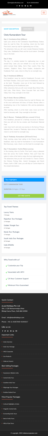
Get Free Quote (24, 196)
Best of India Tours (8, 418)
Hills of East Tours (8, 423)
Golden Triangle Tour (11, 225)
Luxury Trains (9, 212)
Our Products (7, 356)
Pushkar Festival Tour (9, 392)
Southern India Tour (9, 382)
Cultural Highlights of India (11, 404)
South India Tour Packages (14, 238)
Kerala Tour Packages (11, 232)
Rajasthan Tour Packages (13, 219)
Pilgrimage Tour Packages (10, 387)
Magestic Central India (9, 409)
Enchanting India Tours (10, 413)
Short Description (11, 29)
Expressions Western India (11, 373)
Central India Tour (8, 377)
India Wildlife (9, 245)
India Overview (7, 342)
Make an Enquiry (8, 361)
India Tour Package (8, 346)
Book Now (28, 29)
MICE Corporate (8, 351)
